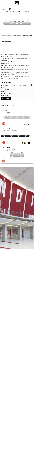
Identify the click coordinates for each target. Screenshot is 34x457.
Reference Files (6, 93)
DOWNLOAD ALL (6, 98)
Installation (5, 96)
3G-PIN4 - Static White (20, 85)
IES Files (4, 87)
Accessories (5, 89)
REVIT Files (4, 91)
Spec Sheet (4, 85)
